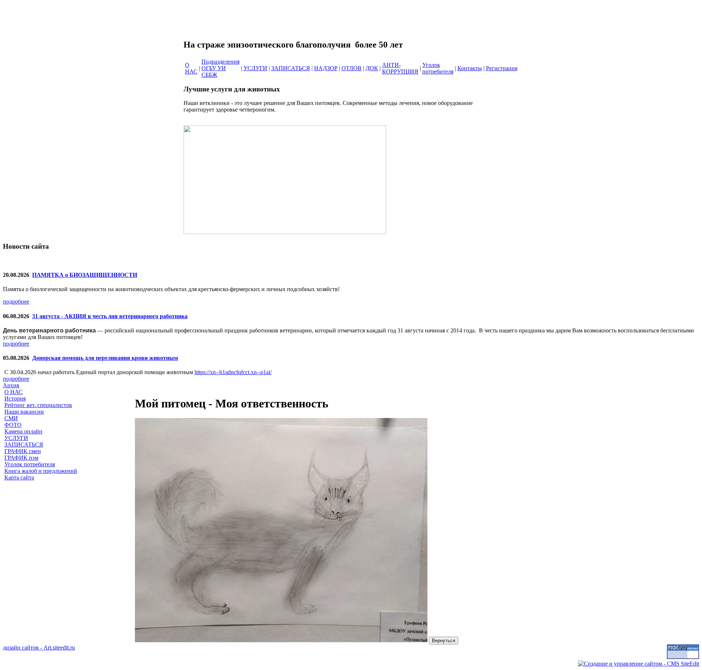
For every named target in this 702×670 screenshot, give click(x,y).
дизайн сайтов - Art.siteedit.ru (39, 647)
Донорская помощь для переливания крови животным (105, 358)
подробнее (16, 301)
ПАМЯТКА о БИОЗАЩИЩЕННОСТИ (84, 275)
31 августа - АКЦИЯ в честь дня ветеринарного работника (110, 316)
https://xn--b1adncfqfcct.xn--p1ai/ (233, 372)
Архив (11, 385)
